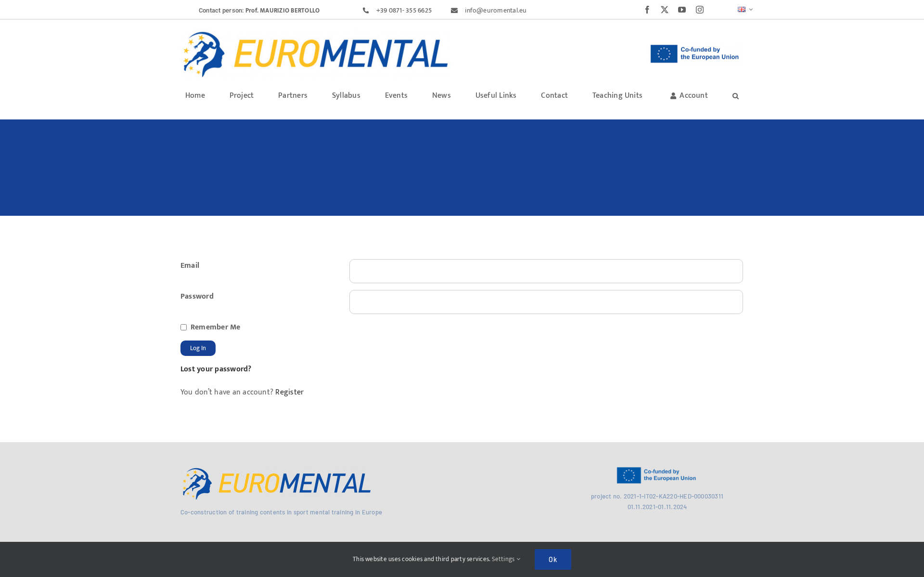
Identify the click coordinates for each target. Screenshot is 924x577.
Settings (504, 559)
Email (189, 265)
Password (197, 296)
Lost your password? (216, 369)
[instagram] (700, 9)
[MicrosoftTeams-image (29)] (276, 469)
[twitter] (664, 9)
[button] (736, 95)
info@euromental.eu (495, 10)
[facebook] (647, 9)
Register (288, 392)
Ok (553, 559)
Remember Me (216, 327)
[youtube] (682, 9)
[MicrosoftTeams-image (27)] (315, 32)
